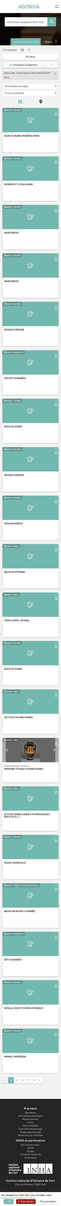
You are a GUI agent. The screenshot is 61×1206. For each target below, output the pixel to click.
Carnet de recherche (30, 1154)
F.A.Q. (30, 1122)
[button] (6, 750)
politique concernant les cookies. (19, 1197)
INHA (31, 1148)
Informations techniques (30, 1116)
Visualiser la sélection (24, 64)
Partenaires (30, 1158)
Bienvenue (30, 1112)
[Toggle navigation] (57, 6)
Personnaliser (48, 1201)
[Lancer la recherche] (51, 21)
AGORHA (29, 6)
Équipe (30, 1151)
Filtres (31, 56)
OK (9, 1201)
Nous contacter (30, 1125)
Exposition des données (30, 1129)
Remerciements (30, 1119)
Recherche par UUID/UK (30, 1135)
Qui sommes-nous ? (30, 1145)
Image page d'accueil (30, 1132)
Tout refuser (27, 1201)
